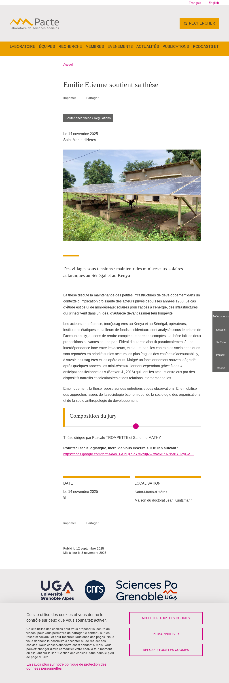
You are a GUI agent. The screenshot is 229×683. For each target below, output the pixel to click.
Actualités (147, 46)
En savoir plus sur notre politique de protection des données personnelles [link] (66, 666)
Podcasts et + (206, 49)
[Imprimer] (81, 97)
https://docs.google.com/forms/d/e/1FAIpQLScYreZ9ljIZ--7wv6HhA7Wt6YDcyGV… (128, 454)
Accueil (68, 64)
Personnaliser (166, 634)
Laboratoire (22, 46)
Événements (120, 46)
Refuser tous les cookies (166, 650)
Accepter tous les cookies (166, 618)
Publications (176, 46)
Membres (95, 46)
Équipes (47, 46)
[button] (104, 98)
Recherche (70, 46)
